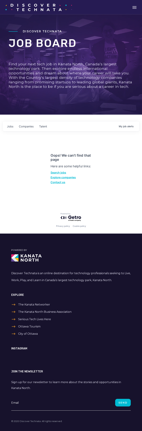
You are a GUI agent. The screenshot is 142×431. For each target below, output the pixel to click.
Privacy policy (63, 226)
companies (26, 126)
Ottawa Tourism (29, 326)
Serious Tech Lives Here (34, 319)
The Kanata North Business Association (45, 311)
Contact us (58, 182)
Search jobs (58, 172)
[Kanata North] (71, 258)
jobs (10, 126)
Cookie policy (79, 226)
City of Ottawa (28, 333)
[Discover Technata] (39, 7)
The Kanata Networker (34, 304)
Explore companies (63, 177)
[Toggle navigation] (134, 7)
